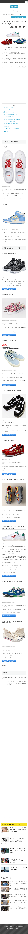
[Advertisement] (14, 86)
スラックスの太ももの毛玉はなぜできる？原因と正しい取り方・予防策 (18, 901)
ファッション (21, 17)
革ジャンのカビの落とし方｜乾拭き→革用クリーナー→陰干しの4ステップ (18, 908)
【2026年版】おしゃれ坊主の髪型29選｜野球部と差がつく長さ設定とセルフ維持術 (18, 829)
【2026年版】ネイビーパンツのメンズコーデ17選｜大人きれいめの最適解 (18, 850)
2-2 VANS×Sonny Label (9, 116)
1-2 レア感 (6, 111)
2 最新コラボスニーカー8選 (8, 112)
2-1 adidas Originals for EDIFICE (11, 114)
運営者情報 (6, 926)
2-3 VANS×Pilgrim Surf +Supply (10, 118)
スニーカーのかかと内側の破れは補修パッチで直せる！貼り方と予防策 (18, 889)
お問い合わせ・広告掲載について (17, 926)
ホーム (1, 11)
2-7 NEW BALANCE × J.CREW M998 (12, 128)
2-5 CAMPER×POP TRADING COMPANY (13, 123)
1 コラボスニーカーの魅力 (8, 107)
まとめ (4, 133)
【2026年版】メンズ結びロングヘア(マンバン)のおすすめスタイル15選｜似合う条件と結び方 (18, 840)
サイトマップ (19, 928)
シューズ (16, 17)
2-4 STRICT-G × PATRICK (9, 121)
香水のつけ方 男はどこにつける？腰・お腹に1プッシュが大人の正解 (17, 895)
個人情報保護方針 (11, 928)
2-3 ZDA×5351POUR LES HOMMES (12, 119)
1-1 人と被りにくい (8, 109)
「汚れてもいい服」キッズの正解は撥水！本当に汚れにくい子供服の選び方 (18, 883)
